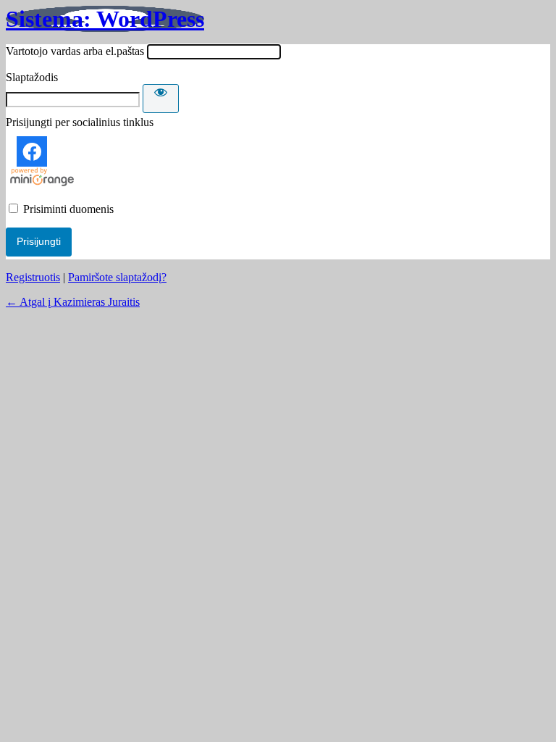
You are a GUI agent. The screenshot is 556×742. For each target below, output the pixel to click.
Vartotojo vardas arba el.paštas (75, 51)
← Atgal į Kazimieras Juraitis (73, 302)
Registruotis (33, 277)
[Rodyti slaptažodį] (161, 98)
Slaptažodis (32, 77)
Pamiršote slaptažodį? (117, 277)
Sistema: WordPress (105, 19)
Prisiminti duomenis (68, 209)
